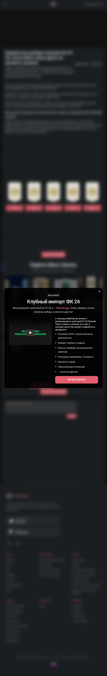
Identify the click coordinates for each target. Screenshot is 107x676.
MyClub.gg (62, 307)
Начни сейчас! (76, 379)
